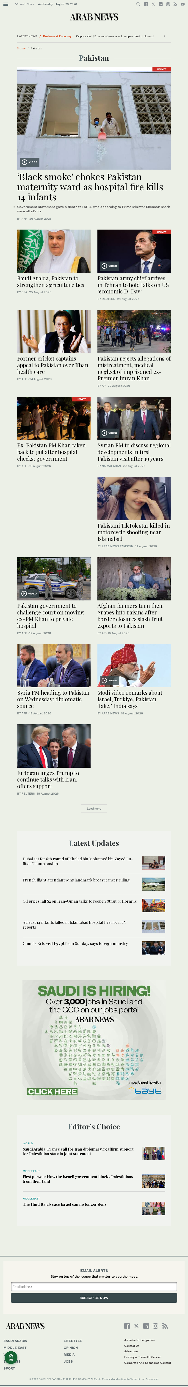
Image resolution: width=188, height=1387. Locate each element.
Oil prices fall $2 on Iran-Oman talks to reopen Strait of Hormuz (80, 901)
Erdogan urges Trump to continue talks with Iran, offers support (48, 779)
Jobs (68, 1361)
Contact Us (131, 1345)
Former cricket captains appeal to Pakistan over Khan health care (52, 365)
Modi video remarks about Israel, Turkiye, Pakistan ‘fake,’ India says (129, 699)
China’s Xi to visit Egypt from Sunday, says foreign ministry (80, 36)
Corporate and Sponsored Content (147, 1362)
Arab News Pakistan (117, 546)
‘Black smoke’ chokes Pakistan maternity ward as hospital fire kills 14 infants (90, 186)
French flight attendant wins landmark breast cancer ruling (76, 879)
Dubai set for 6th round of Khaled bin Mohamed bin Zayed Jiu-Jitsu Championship (78, 861)
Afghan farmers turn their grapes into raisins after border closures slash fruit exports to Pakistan (130, 615)
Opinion (71, 1348)
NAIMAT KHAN (111, 466)
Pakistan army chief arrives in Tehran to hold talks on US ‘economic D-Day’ (133, 284)
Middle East (51, 36)
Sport (9, 1368)
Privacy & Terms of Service (142, 1357)
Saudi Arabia (15, 1341)
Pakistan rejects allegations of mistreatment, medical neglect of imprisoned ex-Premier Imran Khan (134, 368)
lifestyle (73, 1341)
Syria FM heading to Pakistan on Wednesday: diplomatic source (53, 699)
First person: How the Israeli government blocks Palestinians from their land (78, 1179)
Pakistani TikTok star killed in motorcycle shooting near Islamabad (133, 532)
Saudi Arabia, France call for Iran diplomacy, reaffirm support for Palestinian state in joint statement (78, 1151)
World (28, 1143)
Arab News (27, 4)
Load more (94, 808)
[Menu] (5, 4)
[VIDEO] (94, 117)
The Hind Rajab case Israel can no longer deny (65, 1204)
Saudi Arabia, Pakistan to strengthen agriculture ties (50, 281)
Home (21, 48)
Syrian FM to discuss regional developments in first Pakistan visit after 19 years (134, 451)
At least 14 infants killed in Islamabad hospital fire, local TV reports (74, 924)
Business (12, 1361)
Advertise (131, 1351)
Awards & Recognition (139, 1340)
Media (69, 1354)
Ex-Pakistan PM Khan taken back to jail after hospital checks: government (51, 451)
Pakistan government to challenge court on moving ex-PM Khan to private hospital (50, 615)
